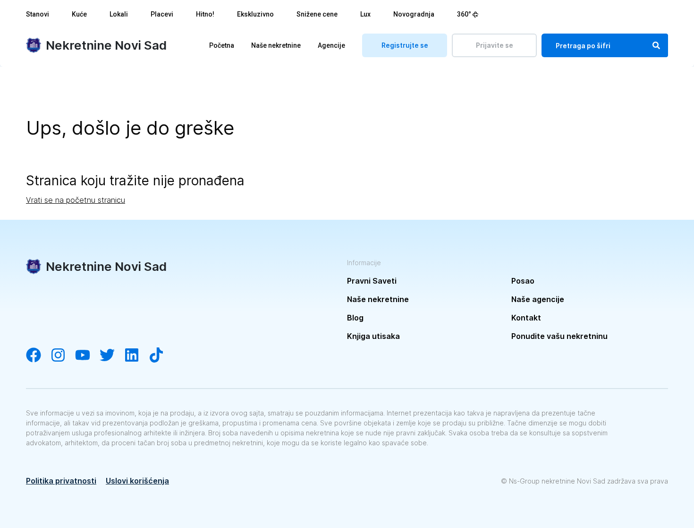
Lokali (119, 14)
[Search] (656, 45)
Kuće (79, 14)
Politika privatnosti (61, 480)
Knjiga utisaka (373, 336)
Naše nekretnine (276, 45)
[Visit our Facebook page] (38, 355)
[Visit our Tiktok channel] (161, 355)
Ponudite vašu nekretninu (559, 336)
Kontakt (526, 317)
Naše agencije (537, 299)
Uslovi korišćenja (137, 480)
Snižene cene (317, 14)
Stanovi (37, 14)
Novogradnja (413, 14)
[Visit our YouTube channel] (87, 355)
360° (464, 14)
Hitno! (205, 14)
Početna (221, 45)
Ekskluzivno (255, 14)
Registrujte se (404, 45)
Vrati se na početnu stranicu (75, 200)
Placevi (162, 14)
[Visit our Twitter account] (112, 355)
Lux (365, 14)
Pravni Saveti (372, 281)
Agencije (331, 45)
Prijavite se (494, 45)
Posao (522, 281)
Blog (355, 317)
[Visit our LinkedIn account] (136, 355)
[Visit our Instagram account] (63, 355)
